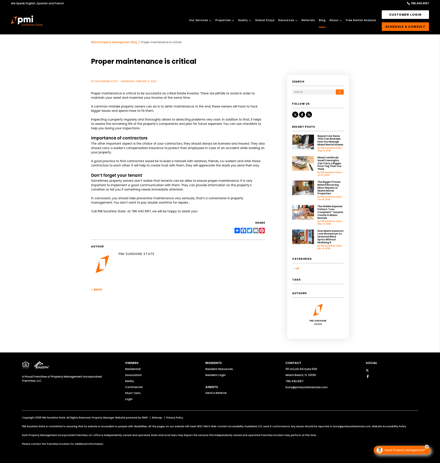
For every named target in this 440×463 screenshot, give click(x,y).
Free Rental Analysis (361, 20)
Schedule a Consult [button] (405, 26)
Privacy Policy (174, 417)
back (98, 290)
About (334, 20)
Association (133, 375)
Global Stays (265, 20)
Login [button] (129, 399)
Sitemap (157, 417)
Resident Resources (219, 369)
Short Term (133, 393)
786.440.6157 (420, 3)
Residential (133, 369)
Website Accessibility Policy (389, 426)
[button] (295, 115)
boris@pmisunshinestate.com (306, 387)
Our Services (198, 20)
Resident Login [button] (215, 375)
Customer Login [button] (405, 14)
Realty (243, 20)
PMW (145, 417)
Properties (223, 20)
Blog (322, 20)
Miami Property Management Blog (114, 42)
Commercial (133, 387)
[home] (26, 20)
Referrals (308, 20)
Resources (286, 20)
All (297, 268)
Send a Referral (216, 393)
